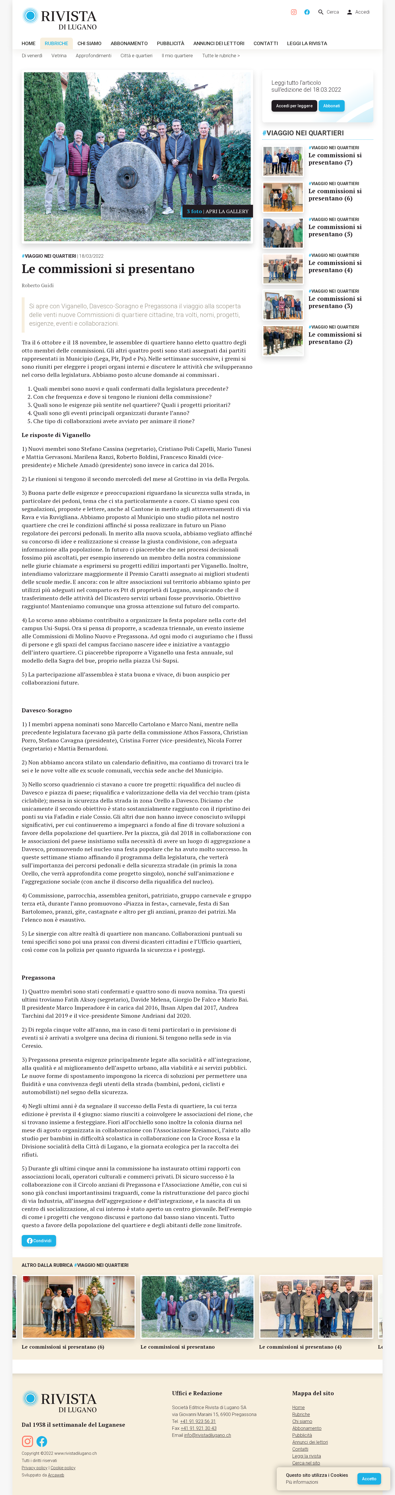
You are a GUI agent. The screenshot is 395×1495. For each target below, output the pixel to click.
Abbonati (331, 106)
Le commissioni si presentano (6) (335, 194)
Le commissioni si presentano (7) (335, 158)
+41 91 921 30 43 (199, 1428)
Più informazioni (302, 1482)
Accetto (369, 1478)
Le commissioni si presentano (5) (335, 230)
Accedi (358, 12)
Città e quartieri (136, 55)
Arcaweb (56, 1475)
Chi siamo (89, 43)
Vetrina (59, 55)
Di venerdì (32, 55)
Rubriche (56, 43)
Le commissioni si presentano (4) (335, 266)
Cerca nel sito (306, 1463)
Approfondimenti (93, 55)
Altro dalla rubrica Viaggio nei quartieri (75, 1265)
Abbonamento (129, 43)
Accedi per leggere (294, 106)
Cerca (328, 12)
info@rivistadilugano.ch (207, 1435)
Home (29, 43)
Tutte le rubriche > (221, 55)
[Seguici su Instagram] (294, 12)
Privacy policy (34, 1467)
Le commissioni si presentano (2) (335, 338)
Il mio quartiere (177, 55)
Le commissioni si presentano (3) (335, 302)
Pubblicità (170, 43)
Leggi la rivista (307, 43)
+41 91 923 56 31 (198, 1421)
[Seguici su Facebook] (307, 12)
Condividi (38, 1240)
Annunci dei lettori (218, 43)
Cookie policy (63, 1467)
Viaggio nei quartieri (49, 256)
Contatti (266, 43)
